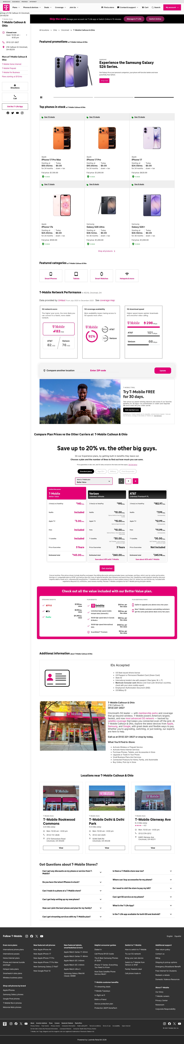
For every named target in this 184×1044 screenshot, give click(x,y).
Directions (15, 86)
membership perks (148, 713)
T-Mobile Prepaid (9, 68)
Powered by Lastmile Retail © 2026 (92, 1040)
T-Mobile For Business (11, 72)
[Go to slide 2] (95, 98)
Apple (170, 723)
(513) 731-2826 (53, 835)
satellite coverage (117, 721)
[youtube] (17, 112)
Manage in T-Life (134, 19)
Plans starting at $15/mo (12, 76)
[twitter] (12, 112)
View (61, 848)
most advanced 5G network (140, 718)
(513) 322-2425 (99, 835)
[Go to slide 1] (54, 98)
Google (126, 726)
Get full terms (103, 82)
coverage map (107, 300)
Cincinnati (65, 30)
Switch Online (155, 19)
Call (15, 97)
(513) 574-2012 (144, 833)
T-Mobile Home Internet (11, 64)
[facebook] (7, 112)
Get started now (132, 410)
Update (163, 370)
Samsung (112, 726)
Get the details (106, 73)
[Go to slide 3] (135, 98)
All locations (44, 30)
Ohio (55, 30)
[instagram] (22, 112)
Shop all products (107, 251)
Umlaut (62, 300)
